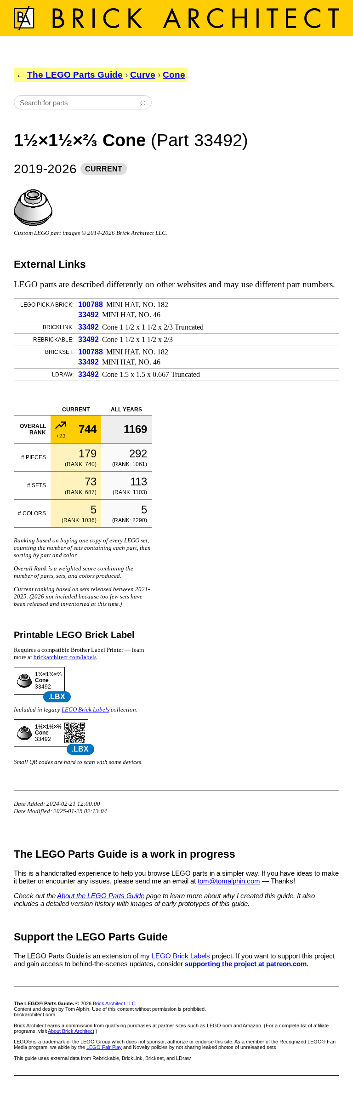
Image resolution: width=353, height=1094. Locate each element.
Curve (142, 75)
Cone (174, 75)
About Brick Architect (71, 1031)
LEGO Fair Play (104, 1047)
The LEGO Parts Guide (75, 75)
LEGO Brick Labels (85, 709)
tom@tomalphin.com (229, 881)
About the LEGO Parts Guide (100, 896)
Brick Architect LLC (114, 1003)
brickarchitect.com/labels (65, 657)
